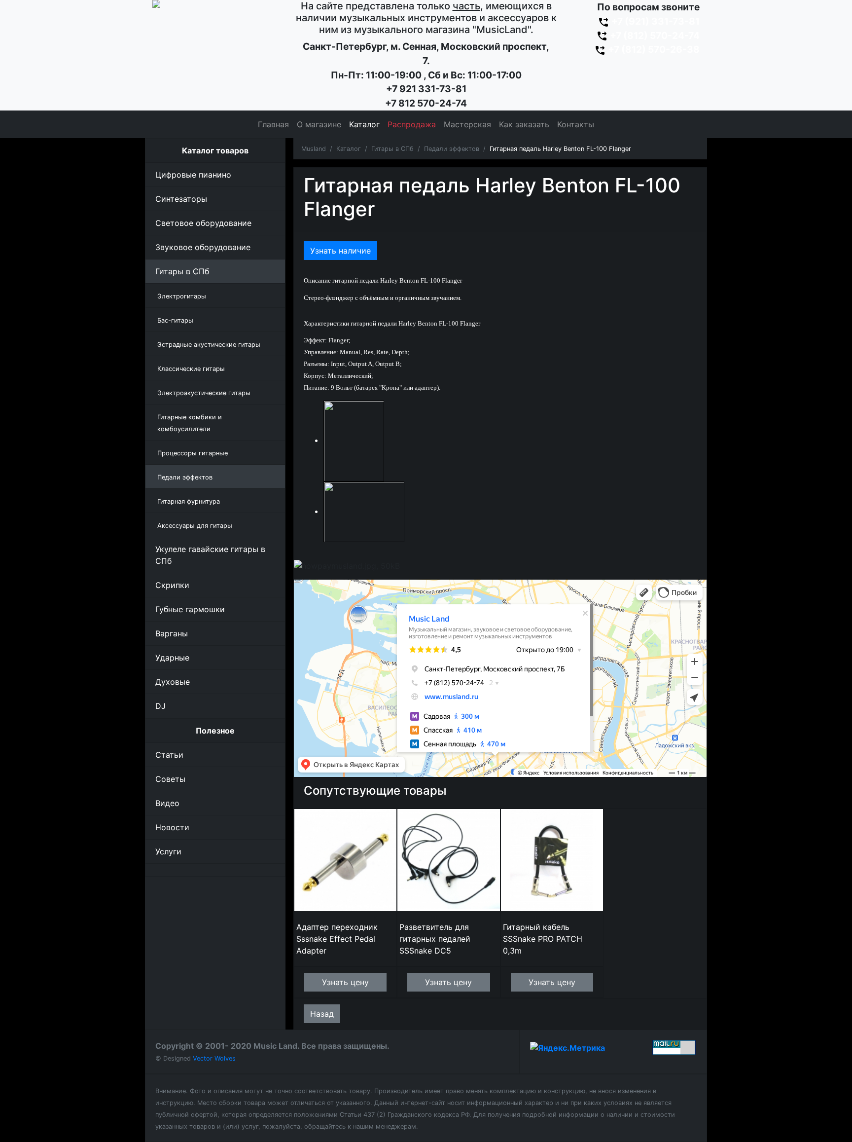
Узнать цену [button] (345, 982)
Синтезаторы (181, 199)
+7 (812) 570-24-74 (654, 35)
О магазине (319, 124)
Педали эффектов (451, 148)
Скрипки (172, 585)
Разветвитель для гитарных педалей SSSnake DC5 (434, 939)
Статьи (169, 755)
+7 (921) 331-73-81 (654, 21)
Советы (170, 779)
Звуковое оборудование (202, 247)
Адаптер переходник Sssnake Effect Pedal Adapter (337, 939)
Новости (172, 827)
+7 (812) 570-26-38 (653, 49)
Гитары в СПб (182, 271)
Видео (167, 803)
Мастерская (467, 124)
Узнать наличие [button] (340, 251)
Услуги (168, 851)
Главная (273, 124)
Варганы (171, 633)
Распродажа (412, 124)
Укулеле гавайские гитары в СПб (210, 555)
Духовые (172, 682)
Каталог (364, 124)
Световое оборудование (203, 223)
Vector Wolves (214, 1058)
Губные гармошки (190, 609)
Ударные (172, 658)
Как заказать (524, 124)
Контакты (575, 124)
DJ (160, 706)
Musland (313, 148)
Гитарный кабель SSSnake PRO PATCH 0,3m (542, 939)
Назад (322, 1014)
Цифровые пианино (193, 175)
